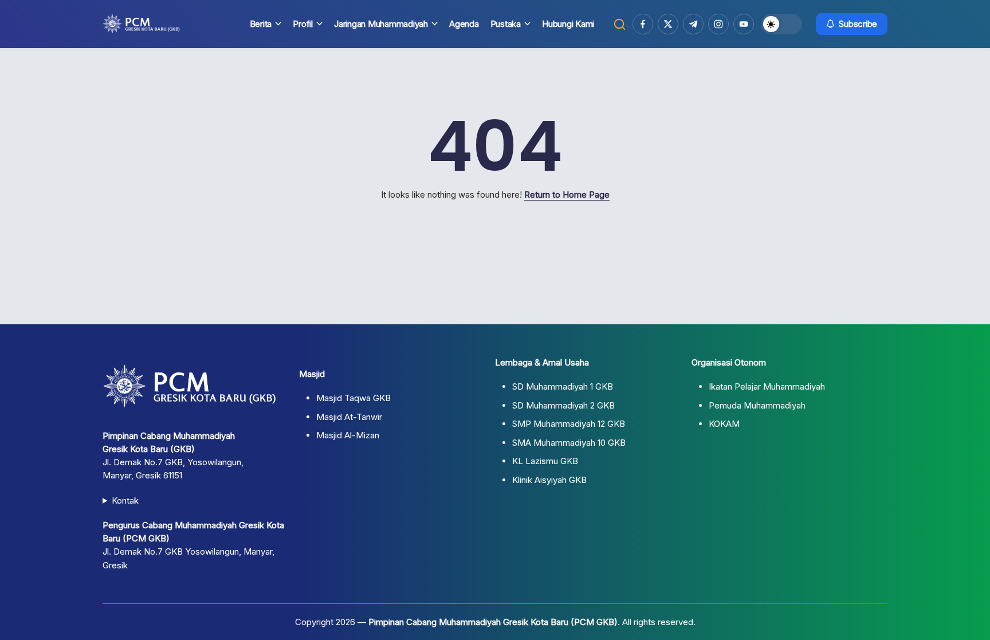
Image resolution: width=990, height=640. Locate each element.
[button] (620, 24)
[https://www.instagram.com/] (718, 24)
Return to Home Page (567, 194)
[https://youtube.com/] (743, 24)
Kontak (125, 500)
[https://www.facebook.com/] (642, 24)
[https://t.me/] (693, 24)
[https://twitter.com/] (668, 24)
